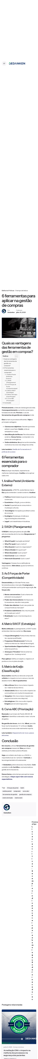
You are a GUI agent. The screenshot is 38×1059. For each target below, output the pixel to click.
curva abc (26, 791)
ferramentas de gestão (10, 794)
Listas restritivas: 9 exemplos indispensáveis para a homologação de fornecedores (32, 913)
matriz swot (18, 798)
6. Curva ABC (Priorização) (10, 399)
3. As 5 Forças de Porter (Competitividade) (11, 386)
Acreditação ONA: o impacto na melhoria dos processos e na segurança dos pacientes (17, 1052)
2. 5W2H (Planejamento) (11, 381)
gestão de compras (25, 794)
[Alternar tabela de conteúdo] (15, 356)
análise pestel (7, 791)
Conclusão (7, 403)
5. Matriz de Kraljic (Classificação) (11, 395)
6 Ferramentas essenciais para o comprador (10, 370)
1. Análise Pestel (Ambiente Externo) (11, 376)
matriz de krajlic (8, 798)
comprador (17, 791)
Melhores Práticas (8, 290)
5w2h (22, 788)
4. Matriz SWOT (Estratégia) (11, 391)
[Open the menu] (4, 63)
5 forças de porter (12, 788)
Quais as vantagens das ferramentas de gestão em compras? (10, 362)
